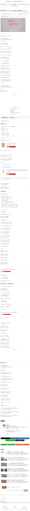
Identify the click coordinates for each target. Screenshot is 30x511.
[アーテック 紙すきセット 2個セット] (3, 145)
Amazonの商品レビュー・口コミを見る (11, 172)
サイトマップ (24, 506)
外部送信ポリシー (8, 508)
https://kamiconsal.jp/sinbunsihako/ (6, 416)
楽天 (4, 271)
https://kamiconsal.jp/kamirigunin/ (6, 409)
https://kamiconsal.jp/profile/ (11, 431)
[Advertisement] (15, 100)
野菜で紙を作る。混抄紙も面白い (15, 112)
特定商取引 (25, 507)
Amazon (2, 271)
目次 (14, 107)
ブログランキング (5, 507)
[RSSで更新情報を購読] (7, 433)
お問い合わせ (15, 506)
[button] (19, 440)
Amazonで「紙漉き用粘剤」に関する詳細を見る (8, 269)
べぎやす (7, 424)
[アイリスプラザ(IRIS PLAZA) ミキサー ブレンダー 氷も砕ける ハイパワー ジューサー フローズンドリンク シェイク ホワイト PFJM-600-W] (3, 171)
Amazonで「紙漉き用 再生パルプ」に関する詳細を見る (9, 312)
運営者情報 (22, 508)
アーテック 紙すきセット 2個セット (11, 143)
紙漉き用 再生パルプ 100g (4, 317)
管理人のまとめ (13, 113)
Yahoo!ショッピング (8, 271)
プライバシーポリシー (15, 507)
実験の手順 (12, 111)
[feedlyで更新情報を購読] (6, 433)
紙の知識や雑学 (5, 506)
